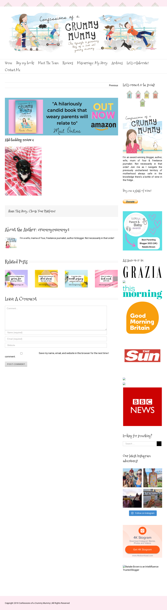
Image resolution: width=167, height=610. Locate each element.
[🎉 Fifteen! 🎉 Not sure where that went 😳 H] (152, 477)
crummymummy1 (53, 229)
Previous (113, 85)
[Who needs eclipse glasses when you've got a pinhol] (132, 498)
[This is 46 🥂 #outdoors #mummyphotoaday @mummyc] (152, 498)
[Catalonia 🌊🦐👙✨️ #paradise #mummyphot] (132, 477)
